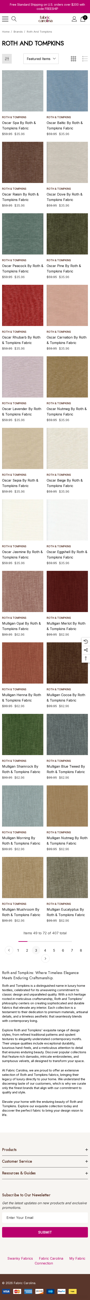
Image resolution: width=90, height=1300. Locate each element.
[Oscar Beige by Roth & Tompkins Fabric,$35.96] (67, 448)
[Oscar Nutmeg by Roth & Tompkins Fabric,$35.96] (67, 377)
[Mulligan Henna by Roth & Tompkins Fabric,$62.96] (22, 663)
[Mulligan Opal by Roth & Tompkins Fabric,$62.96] (22, 591)
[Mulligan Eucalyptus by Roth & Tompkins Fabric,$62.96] (67, 877)
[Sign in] (74, 19)
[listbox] (41, 59)
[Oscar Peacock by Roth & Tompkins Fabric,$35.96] (22, 233)
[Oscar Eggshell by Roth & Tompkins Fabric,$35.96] (67, 520)
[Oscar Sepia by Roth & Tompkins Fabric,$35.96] (22, 448)
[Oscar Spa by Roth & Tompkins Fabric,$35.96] (22, 90)
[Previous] (9, 950)
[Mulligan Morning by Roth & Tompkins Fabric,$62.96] (22, 806)
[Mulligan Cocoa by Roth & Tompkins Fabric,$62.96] (67, 663)
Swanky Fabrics (20, 1258)
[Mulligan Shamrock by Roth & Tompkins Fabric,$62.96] (22, 734)
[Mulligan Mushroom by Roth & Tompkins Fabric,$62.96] (22, 877)
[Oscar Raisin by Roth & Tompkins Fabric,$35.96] (22, 162)
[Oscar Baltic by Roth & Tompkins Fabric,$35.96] (67, 90)
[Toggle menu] (5, 19)
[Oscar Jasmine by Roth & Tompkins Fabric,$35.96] (22, 520)
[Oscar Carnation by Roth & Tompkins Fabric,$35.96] (67, 305)
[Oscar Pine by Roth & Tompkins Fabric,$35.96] (67, 233)
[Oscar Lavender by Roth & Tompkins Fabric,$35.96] (22, 377)
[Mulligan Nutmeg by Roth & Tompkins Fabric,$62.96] (67, 806)
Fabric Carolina (51, 1258)
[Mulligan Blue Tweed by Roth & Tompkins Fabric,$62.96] (67, 734)
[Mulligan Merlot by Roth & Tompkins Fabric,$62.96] (67, 591)
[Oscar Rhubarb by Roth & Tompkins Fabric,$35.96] (22, 305)
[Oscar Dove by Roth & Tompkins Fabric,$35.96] (67, 162)
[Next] (45, 958)
